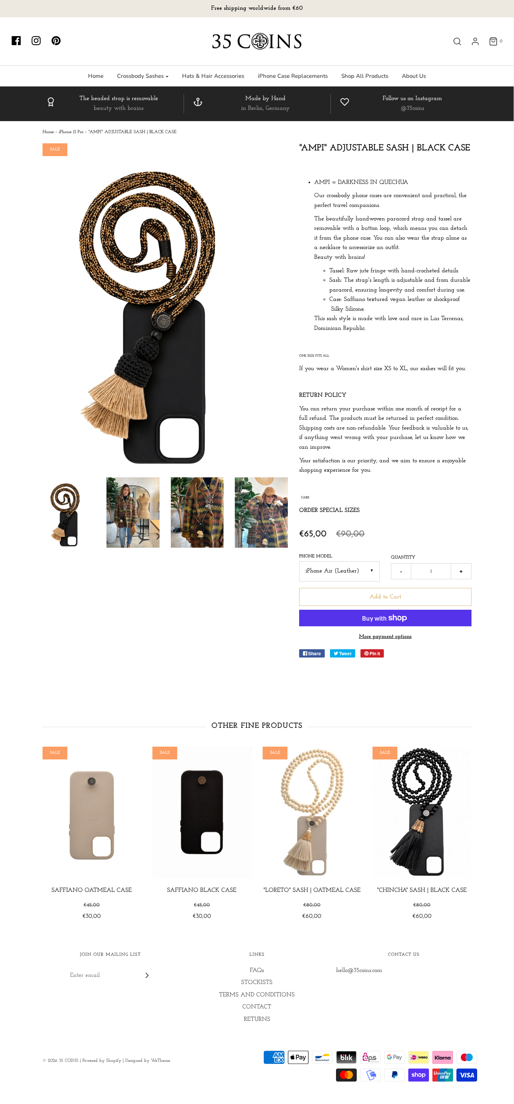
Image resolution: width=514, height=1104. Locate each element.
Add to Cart (385, 597)
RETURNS (257, 1019)
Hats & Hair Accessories (213, 76)
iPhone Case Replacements (293, 76)
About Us (414, 76)
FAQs (257, 970)
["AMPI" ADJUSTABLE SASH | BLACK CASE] (69, 512)
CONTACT (256, 1007)
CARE (305, 497)
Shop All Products (364, 76)
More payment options (385, 636)
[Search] (453, 41)
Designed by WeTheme (147, 1060)
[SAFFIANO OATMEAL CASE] (92, 812)
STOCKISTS (256, 982)
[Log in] (471, 41)
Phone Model (315, 556)
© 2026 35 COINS (60, 1060)
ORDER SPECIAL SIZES (329, 510)
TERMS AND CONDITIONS (257, 995)
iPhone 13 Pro (71, 132)
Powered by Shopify (101, 1060)
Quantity (403, 557)
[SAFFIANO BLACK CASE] (201, 812)
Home (95, 76)
